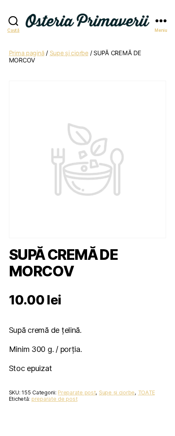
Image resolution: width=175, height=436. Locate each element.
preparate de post (54, 399)
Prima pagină (27, 52)
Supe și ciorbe (69, 52)
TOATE (146, 392)
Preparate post (77, 392)
